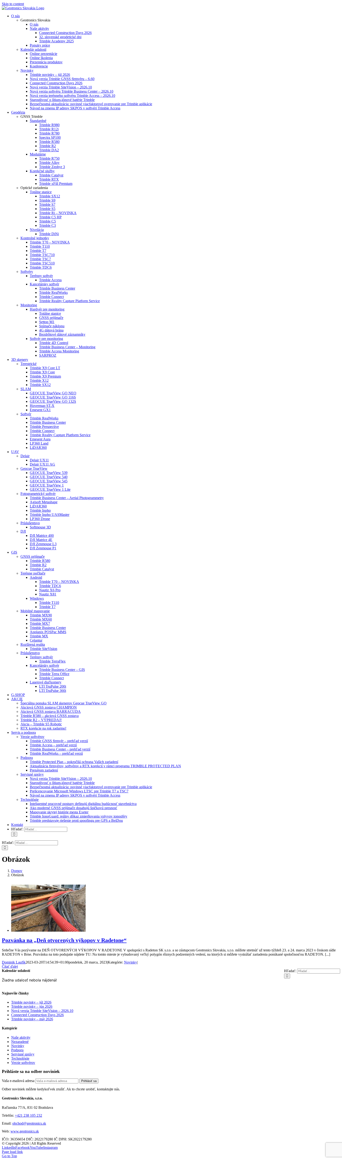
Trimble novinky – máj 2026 (32, 1019)
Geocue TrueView (33, 468)
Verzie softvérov (32, 737)
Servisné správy (32, 774)
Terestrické (28, 364)
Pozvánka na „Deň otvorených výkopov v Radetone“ (64, 940)
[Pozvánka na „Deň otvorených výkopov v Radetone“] (48, 930)
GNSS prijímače (32, 556)
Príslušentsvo (30, 523)
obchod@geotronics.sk (29, 1123)
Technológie (29, 800)
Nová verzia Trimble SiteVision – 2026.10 (42, 1011)
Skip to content (13, 4)
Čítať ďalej (10, 966)
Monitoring (28, 305)
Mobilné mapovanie (35, 611)
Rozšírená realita (32, 644)
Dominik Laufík (14, 962)
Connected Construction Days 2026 (37, 1015)
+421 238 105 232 (28, 1115)
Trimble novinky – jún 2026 (31, 1006)
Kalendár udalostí (33, 49)
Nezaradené (20, 1042)
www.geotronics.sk (24, 1131)
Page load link (12, 1152)
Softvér (25, 414)
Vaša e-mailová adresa (18, 1081)
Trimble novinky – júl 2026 (31, 1002)
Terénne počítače (32, 573)
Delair (25, 456)
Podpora (26, 758)
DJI (23, 531)
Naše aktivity (20, 1037)
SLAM (25, 389)
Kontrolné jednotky (34, 238)
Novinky (27, 70)
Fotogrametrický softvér (38, 494)
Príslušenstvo (30, 653)
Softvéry (26, 272)
